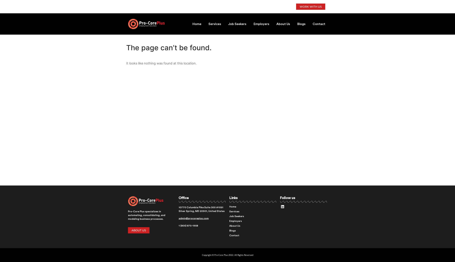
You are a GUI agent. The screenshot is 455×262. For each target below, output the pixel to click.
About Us (283, 24)
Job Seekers (237, 24)
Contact (319, 24)
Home (196, 24)
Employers (261, 24)
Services (214, 24)
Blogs (301, 24)
